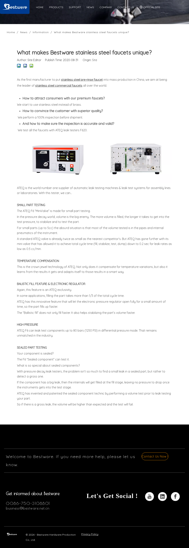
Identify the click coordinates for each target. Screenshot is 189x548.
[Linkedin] (162, 496)
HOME (40, 7)
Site (94, 60)
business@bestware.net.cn (27, 508)
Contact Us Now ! (155, 456)
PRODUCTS (56, 7)
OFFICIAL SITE (151, 7)
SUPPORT (75, 7)
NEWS (90, 7)
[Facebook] (175, 496)
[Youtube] (149, 496)
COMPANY (105, 7)
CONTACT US (125, 7)
